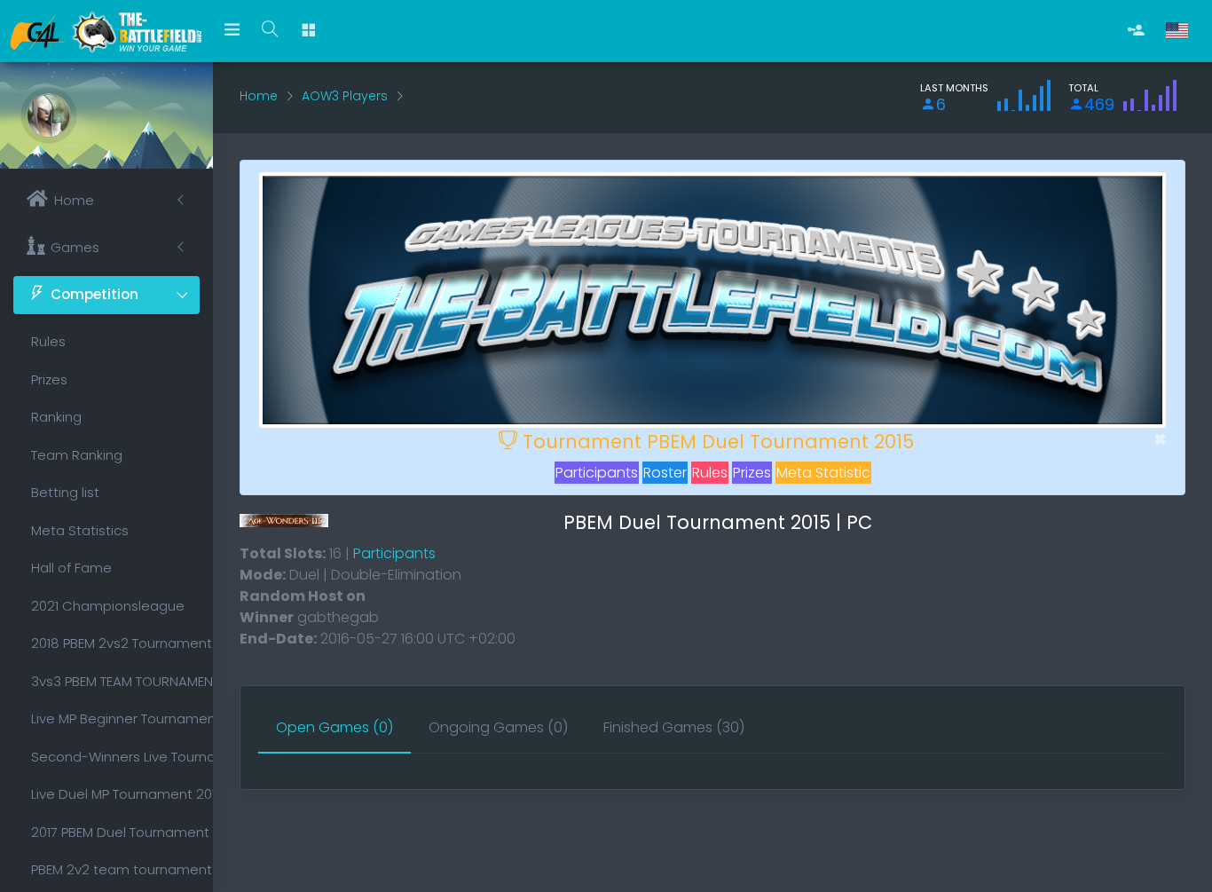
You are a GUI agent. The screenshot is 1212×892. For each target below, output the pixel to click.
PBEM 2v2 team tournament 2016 (115, 869)
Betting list (65, 492)
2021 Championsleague (108, 605)
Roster (665, 472)
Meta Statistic (823, 472)
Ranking (56, 416)
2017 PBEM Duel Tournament (115, 832)
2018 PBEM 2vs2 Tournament (115, 643)
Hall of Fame (71, 567)
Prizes (49, 379)
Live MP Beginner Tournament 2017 (115, 718)
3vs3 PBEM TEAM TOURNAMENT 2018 (115, 681)
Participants (596, 472)
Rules (48, 341)
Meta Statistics (80, 530)
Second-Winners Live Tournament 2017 (115, 756)
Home (259, 96)
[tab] (334, 729)
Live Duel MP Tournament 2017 (115, 794)
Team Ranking (76, 455)
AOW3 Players (345, 96)
